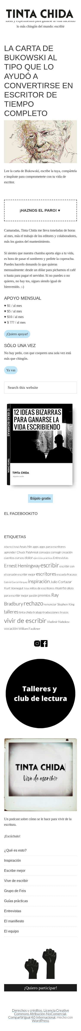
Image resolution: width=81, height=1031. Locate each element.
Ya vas (10, 370)
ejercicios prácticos (42, 558)
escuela (62, 574)
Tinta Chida (40, 14)
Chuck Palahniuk (27, 552)
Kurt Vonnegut (13, 588)
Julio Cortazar (61, 582)
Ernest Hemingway (22, 565)
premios (44, 595)
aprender (10, 552)
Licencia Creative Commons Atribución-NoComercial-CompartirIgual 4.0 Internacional (38, 1013)
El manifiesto (14, 921)
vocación (11, 628)
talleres (11, 611)
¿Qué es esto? (15, 850)
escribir (50, 565)
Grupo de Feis (15, 891)
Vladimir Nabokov (58, 622)
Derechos (19, 1010)
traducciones (51, 612)
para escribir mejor (16, 595)
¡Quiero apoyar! (17, 334)
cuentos (9, 558)
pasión (33, 595)
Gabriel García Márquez (15, 582)
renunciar (50, 604)
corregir (56, 552)
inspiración (39, 581)
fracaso (72, 574)
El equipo (11, 931)
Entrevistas (60, 558)
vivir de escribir (25, 620)
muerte (60, 588)
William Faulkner (29, 628)
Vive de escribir (16, 881)
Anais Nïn (25, 546)
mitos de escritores (42, 588)
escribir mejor (26, 574)
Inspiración (12, 860)
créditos (36, 1010)
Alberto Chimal (11, 546)
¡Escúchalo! (12, 836)
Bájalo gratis (40, 498)
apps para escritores (52, 546)
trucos (64, 612)
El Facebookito (21, 513)
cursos (19, 558)
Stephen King (65, 604)
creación (67, 552)
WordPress (40, 1021)
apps (36, 546)
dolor (29, 558)
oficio (70, 588)
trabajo (37, 612)
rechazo (33, 603)
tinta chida (25, 612)
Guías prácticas (16, 901)
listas (26, 588)
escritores (46, 574)
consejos (44, 552)
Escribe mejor (14, 870)
